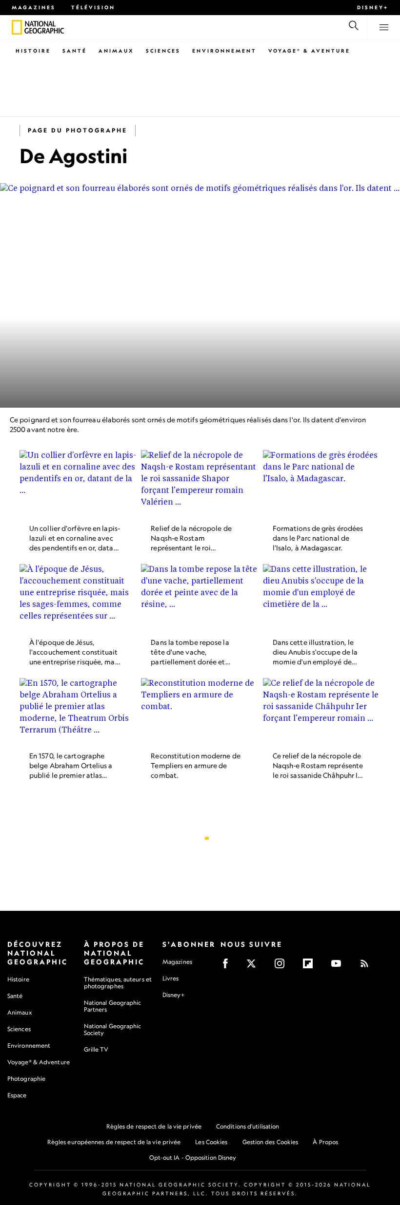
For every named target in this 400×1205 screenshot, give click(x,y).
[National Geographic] (17, 27)
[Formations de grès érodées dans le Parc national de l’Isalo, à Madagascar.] (321, 483)
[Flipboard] (311, 967)
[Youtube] (339, 967)
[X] (254, 967)
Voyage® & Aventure (309, 51)
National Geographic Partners (112, 1006)
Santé (74, 51)
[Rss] (368, 967)
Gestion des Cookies (270, 1142)
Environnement (224, 51)
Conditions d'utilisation (247, 1126)
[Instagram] (283, 967)
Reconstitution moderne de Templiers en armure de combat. (195, 766)
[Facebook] (228, 967)
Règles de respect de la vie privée (153, 1126)
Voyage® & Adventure (38, 1062)
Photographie (26, 1078)
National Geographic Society (112, 1029)
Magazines (34, 7)
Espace (17, 1095)
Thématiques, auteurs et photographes (118, 983)
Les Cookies (211, 1142)
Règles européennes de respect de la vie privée (114, 1142)
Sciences (163, 51)
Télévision (93, 7)
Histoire (33, 51)
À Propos (325, 1142)
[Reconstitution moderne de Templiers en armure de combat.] (200, 711)
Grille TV (96, 1049)
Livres (170, 978)
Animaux (116, 51)
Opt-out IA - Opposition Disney (193, 1157)
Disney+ (372, 7)
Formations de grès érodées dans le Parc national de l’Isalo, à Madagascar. (318, 538)
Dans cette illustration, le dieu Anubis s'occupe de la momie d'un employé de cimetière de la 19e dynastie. (315, 661)
